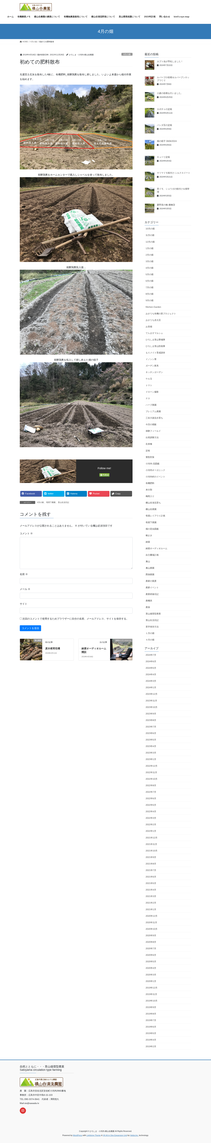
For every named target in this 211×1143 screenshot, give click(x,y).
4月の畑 (127, 54)
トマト (149, 385)
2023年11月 (151, 700)
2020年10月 (151, 929)
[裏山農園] (31, 647)
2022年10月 (151, 779)
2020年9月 (151, 935)
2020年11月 (151, 922)
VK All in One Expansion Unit (115, 1135)
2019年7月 (151, 1020)
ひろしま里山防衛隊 (155, 346)
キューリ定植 (163, 157)
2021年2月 (151, 903)
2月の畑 (149, 255)
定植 (148, 450)
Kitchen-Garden (153, 307)
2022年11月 (151, 772)
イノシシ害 (151, 359)
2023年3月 (151, 752)
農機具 (149, 600)
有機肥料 (150, 483)
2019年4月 (151, 1040)
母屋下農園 (50, 502)
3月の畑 (149, 261)
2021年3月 (151, 896)
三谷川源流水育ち (154, 418)
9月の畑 (149, 300)
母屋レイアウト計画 (155, 515)
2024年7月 (151, 655)
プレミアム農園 (153, 411)
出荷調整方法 (152, 437)
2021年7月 (151, 870)
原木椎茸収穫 (52, 648)
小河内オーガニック (155, 470)
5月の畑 (149, 274)
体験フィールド (153, 431)
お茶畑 (149, 326)
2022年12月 (151, 766)
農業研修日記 (152, 594)
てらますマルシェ (154, 333)
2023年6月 (151, 733)
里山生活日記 (63, 502)
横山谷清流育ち (153, 502)
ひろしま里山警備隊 (155, 339)
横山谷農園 (151, 509)
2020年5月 (151, 961)
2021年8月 (151, 863)
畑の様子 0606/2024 (167, 141)
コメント (26, 533)
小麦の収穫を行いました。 (170, 93)
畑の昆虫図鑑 (152, 529)
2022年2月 (151, 824)
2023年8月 (151, 720)
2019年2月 (151, 1046)
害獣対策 (150, 457)
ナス (148, 398)
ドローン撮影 (152, 392)
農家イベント (152, 587)
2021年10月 (151, 850)
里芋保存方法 (152, 626)
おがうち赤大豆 (153, 320)
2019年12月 (151, 987)
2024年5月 (151, 668)
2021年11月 (151, 844)
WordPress (77, 1135)
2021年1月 (151, 909)
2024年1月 (151, 687)
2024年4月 (151, 674)
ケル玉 (149, 378)
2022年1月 (151, 831)
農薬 (148, 607)
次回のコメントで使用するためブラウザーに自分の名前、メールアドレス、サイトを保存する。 (75, 618)
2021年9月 (151, 857)
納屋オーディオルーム (156, 548)
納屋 (148, 542)
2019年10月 (151, 1000)
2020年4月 (151, 968)
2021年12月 (151, 837)
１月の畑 (150, 633)
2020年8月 (151, 942)
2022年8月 (151, 785)
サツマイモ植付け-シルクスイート (173, 173)
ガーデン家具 (152, 365)
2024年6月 (151, 661)
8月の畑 (149, 294)
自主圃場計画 (152, 555)
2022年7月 (151, 792)
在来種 (149, 444)
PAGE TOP (203, 1106)
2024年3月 (151, 681)
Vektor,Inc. (134, 1135)
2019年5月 (151, 1033)
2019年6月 (151, 1027)
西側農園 (150, 574)
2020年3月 (151, 974)
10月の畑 (150, 228)
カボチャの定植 (164, 109)
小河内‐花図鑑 (152, 463)
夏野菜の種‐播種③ (166, 205)
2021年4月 (151, 889)
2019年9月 (151, 1007)
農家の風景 (151, 581)
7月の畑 (149, 287)
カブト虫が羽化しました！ (170, 61)
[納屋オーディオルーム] (121, 647)
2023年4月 (151, 746)
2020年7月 (151, 948)
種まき (149, 535)
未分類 (149, 489)
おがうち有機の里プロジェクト (161, 313)
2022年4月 (151, 811)
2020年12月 (151, 916)
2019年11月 (151, 994)
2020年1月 (151, 981)
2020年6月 (151, 955)
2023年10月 (151, 707)
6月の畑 (149, 281)
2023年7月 (151, 726)
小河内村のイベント (155, 476)
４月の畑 (150, 639)
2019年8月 (151, 1013)
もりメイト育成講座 (155, 352)
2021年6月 (151, 876)
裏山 (148, 561)
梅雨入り (150, 496)
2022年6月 (151, 798)
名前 (24, 574)
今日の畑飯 (151, 424)
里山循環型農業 (153, 613)
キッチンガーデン (154, 372)
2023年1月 (151, 759)
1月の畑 (149, 248)
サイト (23, 604)
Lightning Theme (94, 1135)
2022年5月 (151, 805)
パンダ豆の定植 (164, 125)
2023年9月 (151, 713)
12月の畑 (150, 242)
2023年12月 (151, 694)
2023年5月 (151, 739)
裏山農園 (150, 568)
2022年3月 (151, 818)
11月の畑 (150, 235)
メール (25, 589)
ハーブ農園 (151, 405)
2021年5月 (151, 883)
